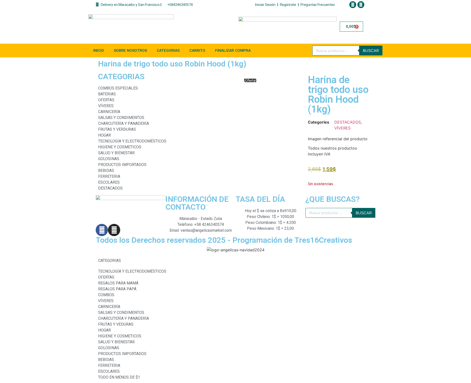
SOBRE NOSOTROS (130, 50)
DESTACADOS (347, 122)
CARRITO (197, 50)
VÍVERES (342, 128)
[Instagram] (360, 4)
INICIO (98, 50)
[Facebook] (352, 4)
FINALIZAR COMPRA (233, 50)
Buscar (371, 50)
